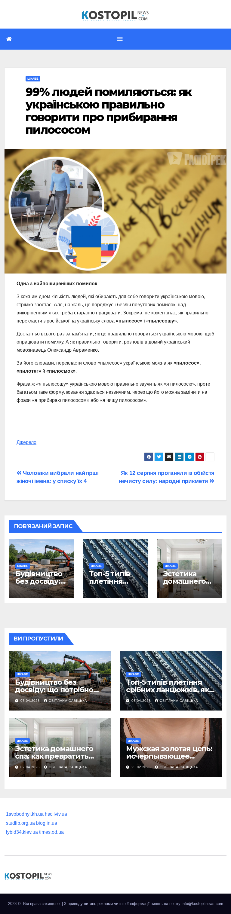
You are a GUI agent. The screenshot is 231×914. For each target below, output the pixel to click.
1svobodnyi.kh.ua (25, 814)
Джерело (26, 442)
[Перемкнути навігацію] (120, 39)
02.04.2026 (30, 767)
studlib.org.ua (20, 823)
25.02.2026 (141, 767)
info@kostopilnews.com (202, 903)
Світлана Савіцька (68, 700)
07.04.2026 (30, 700)
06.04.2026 (141, 700)
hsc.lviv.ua (56, 814)
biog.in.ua (46, 823)
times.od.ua (51, 832)
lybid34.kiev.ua (22, 832)
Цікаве (32, 78)
